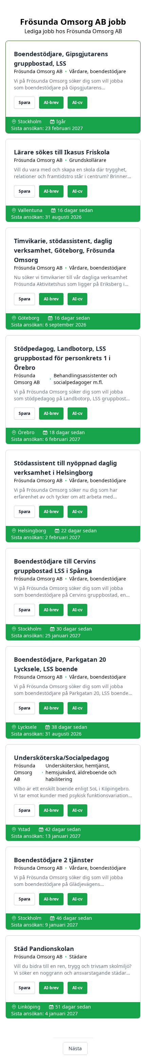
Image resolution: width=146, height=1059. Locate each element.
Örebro (26, 432)
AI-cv (77, 102)
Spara (24, 102)
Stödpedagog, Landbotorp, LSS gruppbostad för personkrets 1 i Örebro (62, 358)
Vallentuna (30, 210)
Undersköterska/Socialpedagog (61, 758)
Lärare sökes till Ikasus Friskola (62, 152)
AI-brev (51, 102)
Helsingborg (32, 530)
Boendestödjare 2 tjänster (53, 860)
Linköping (29, 1006)
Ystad (24, 829)
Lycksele (27, 727)
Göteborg (28, 318)
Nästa (75, 1048)
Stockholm (29, 121)
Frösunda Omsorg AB (38, 71)
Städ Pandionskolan (44, 949)
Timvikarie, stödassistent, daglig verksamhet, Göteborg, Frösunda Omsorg (64, 250)
